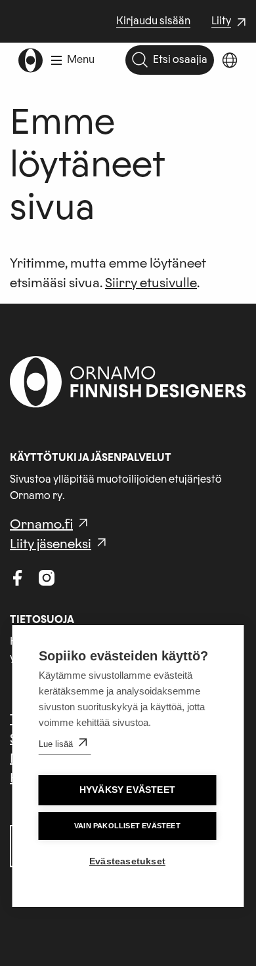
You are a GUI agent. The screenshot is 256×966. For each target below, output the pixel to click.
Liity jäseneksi (50, 544)
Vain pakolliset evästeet (127, 826)
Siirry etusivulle (151, 283)
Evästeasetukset (127, 861)
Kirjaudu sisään (153, 21)
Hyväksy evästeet (127, 790)
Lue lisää (56, 744)
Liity (230, 22)
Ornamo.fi (41, 524)
